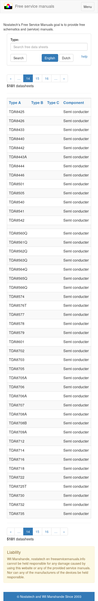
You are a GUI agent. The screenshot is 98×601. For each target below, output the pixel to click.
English (50, 58)
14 (28, 78)
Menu (88, 7)
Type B (37, 102)
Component (73, 102)
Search (18, 58)
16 (47, 78)
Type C (53, 102)
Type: (14, 39)
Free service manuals (33, 6)
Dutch (66, 58)
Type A (15, 102)
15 (37, 78)
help (84, 56)
